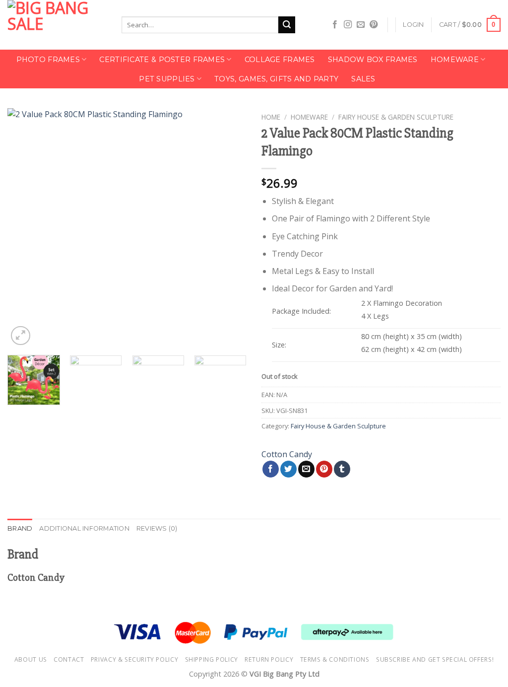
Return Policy (269, 659)
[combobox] (200, 24)
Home (270, 117)
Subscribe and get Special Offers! (435, 659)
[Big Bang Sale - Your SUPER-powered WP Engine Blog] (57, 25)
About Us (30, 659)
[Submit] (286, 24)
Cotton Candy (286, 454)
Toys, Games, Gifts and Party (276, 78)
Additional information (84, 528)
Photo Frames (48, 59)
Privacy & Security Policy (134, 659)
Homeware (455, 59)
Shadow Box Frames (373, 59)
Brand (19, 528)
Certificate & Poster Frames (162, 59)
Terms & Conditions (335, 659)
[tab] (19, 529)
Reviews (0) (157, 528)
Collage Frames (280, 59)
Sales (363, 78)
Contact (69, 659)
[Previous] (25, 228)
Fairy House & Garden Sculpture (395, 117)
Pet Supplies (166, 78)
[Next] (229, 228)
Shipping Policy (211, 659)
